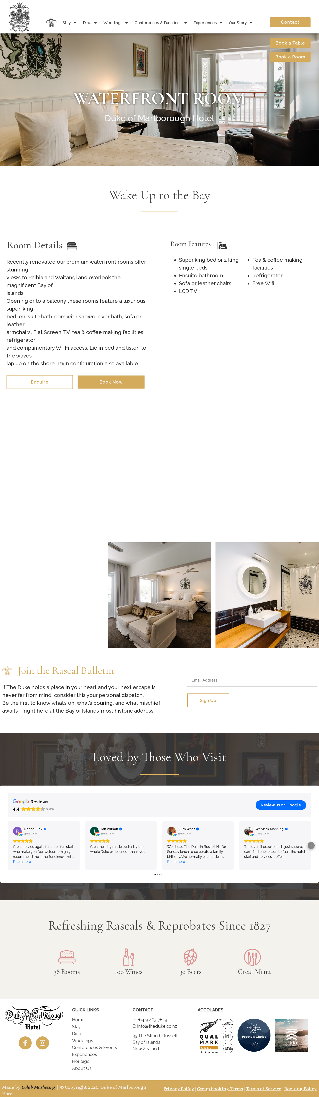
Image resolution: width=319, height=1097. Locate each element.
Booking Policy (300, 1088)
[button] (7, 845)
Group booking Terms (220, 1088)
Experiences (205, 22)
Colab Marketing (38, 1087)
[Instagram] (42, 1042)
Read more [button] (22, 862)
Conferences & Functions (158, 22)
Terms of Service (263, 1088)
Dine (87, 22)
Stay (66, 22)
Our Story (238, 22)
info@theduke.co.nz (157, 1026)
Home (50, 22)
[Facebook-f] (25, 1042)
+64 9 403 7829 (152, 1019)
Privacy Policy (179, 1088)
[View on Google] (17, 831)
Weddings (113, 22)
